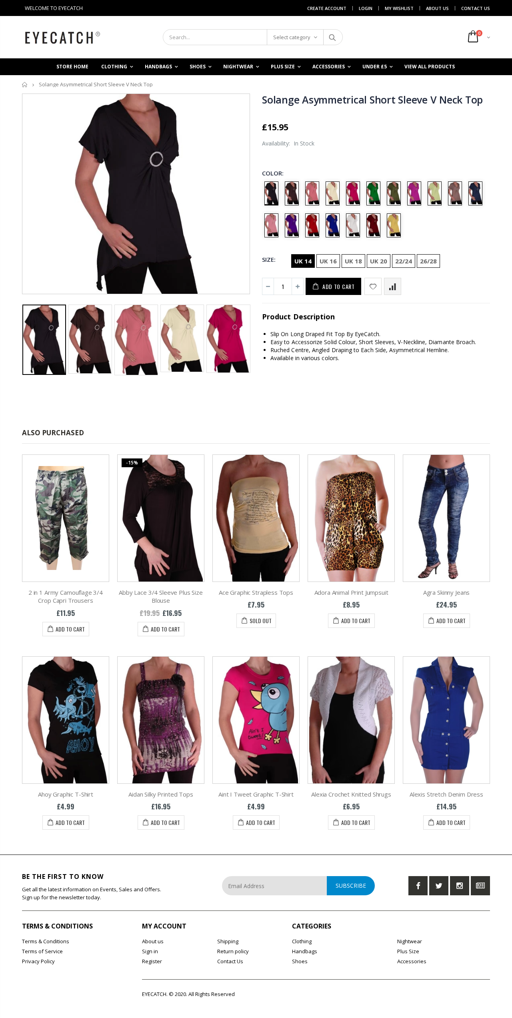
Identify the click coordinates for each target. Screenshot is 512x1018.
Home (25, 84)
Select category (291, 37)
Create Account (326, 8)
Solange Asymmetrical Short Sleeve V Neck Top (372, 99)
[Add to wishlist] (373, 286)
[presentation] (30, 335)
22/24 (403, 261)
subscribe (351, 885)
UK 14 (303, 261)
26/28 (428, 261)
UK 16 (328, 261)
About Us (437, 8)
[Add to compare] (392, 286)
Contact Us (475, 8)
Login (365, 8)
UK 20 (378, 261)
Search (333, 37)
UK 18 (353, 261)
